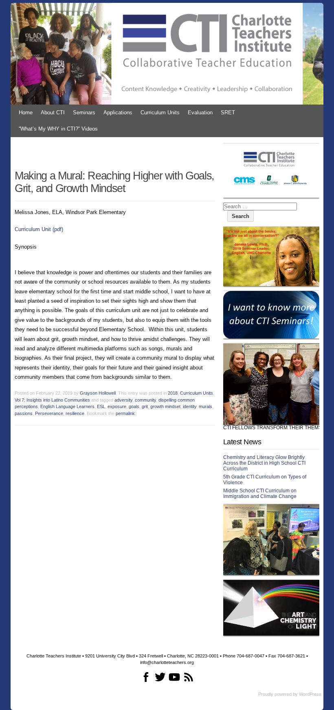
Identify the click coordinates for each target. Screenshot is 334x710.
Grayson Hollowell (98, 393)
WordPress (310, 694)
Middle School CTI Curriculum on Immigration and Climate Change (260, 493)
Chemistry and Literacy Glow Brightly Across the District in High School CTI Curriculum (264, 463)
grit (145, 406)
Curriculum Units (160, 112)
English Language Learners (67, 406)
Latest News (242, 442)
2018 (173, 393)
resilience (75, 413)
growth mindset (165, 406)
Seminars (84, 112)
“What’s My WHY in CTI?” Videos (58, 129)
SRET (228, 112)
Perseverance (49, 413)
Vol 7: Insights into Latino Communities (52, 400)
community (145, 400)
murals (205, 406)
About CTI (53, 112)
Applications (117, 112)
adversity (123, 400)
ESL (101, 406)
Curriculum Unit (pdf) (39, 229)
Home (26, 112)
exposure (117, 406)
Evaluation (200, 112)
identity (189, 406)
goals (134, 406)
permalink (125, 413)
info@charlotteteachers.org (167, 662)
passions (24, 413)
